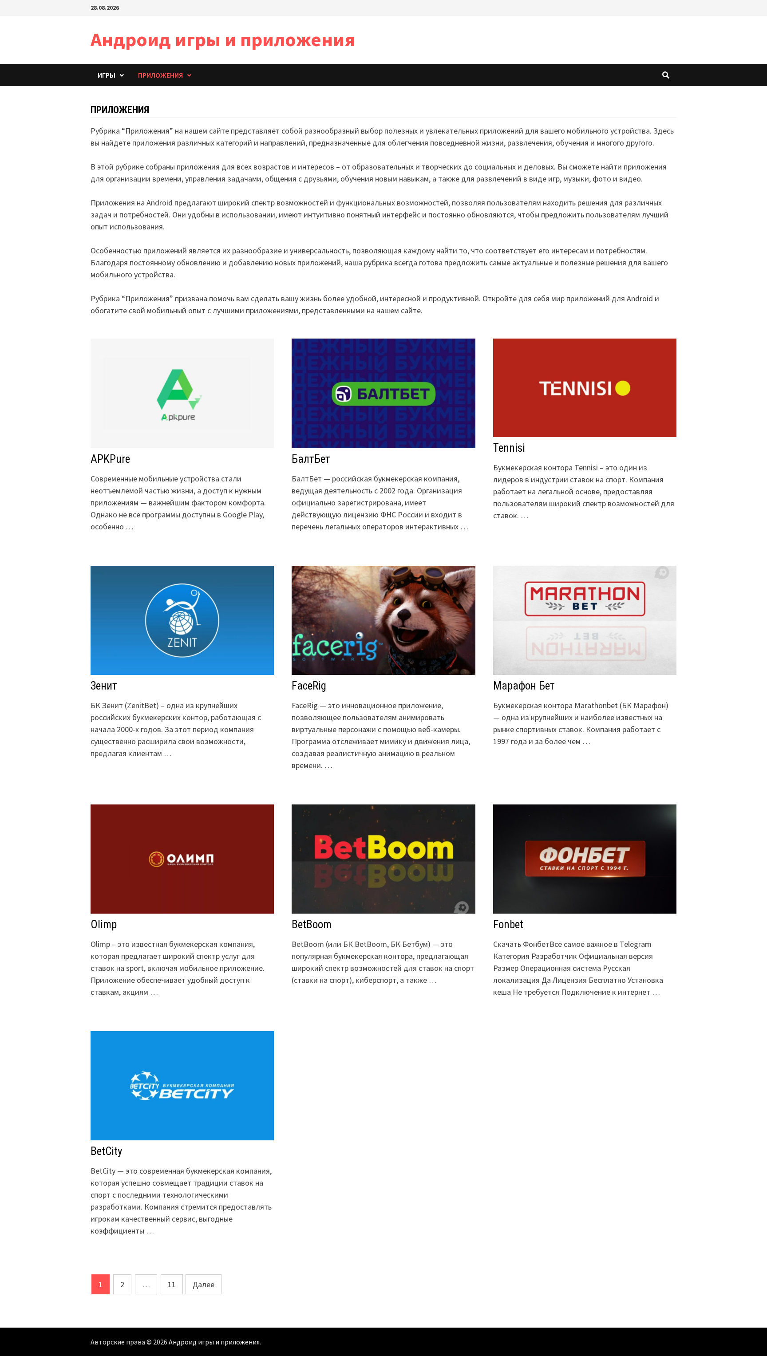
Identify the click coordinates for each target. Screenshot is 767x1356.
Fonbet (508, 924)
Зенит (104, 685)
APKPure (110, 459)
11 (172, 1284)
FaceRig (309, 685)
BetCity (106, 1151)
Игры (106, 75)
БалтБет (311, 459)
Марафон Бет (524, 685)
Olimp (104, 924)
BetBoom (312, 924)
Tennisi (509, 447)
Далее (203, 1284)
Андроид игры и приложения (223, 39)
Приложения (160, 75)
